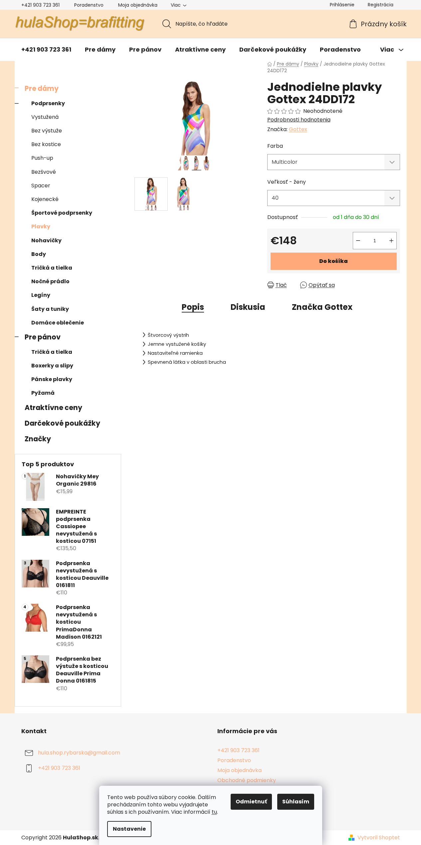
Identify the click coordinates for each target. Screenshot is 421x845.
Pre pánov (43, 337)
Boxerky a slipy (52, 365)
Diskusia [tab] (248, 307)
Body (38, 254)
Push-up (42, 158)
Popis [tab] (193, 307)
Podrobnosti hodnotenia (298, 119)
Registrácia (380, 4)
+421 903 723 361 (40, 5)
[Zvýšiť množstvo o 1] (391, 240)
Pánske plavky (51, 379)
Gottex (298, 129)
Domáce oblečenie (57, 322)
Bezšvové (43, 172)
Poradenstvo (89, 5)
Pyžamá (43, 393)
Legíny (40, 295)
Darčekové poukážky (62, 423)
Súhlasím (295, 801)
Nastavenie (129, 829)
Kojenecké (45, 199)
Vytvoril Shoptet (378, 837)
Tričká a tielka (51, 268)
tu (214, 812)
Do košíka (333, 261)
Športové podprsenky (61, 213)
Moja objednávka (137, 5)
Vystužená (45, 117)
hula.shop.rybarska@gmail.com (79, 752)
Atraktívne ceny (53, 407)
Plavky (40, 226)
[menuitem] (46, 49)
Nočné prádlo (50, 281)
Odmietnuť (251, 801)
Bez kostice (46, 144)
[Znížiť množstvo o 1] (358, 240)
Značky (38, 439)
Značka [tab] (322, 307)
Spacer (40, 185)
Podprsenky (48, 103)
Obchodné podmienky (246, 780)
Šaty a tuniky (50, 309)
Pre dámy (42, 88)
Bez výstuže (46, 130)
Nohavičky (46, 240)
